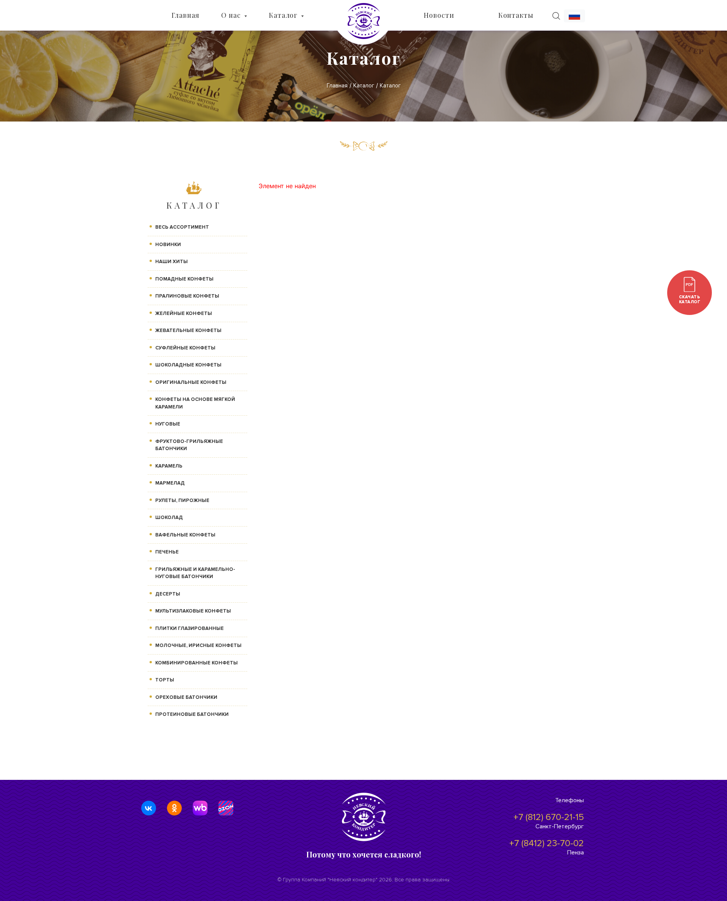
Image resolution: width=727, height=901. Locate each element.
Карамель (169, 466)
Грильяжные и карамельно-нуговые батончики (195, 573)
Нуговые (167, 424)
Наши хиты (171, 262)
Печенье (167, 552)
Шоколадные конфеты (188, 365)
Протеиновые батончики (192, 714)
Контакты (516, 15)
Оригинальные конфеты (190, 382)
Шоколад (169, 517)
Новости (439, 15)
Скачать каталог (689, 299)
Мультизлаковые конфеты (193, 611)
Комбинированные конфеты (196, 663)
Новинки (168, 245)
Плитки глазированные (189, 628)
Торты (164, 680)
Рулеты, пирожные (182, 500)
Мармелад (170, 483)
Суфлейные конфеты (185, 348)
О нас (231, 15)
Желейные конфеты (183, 313)
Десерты (167, 594)
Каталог (283, 15)
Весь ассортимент (182, 227)
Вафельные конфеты (185, 535)
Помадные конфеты (184, 279)
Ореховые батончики (186, 697)
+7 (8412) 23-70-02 (546, 843)
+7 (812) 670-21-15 (548, 817)
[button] (574, 15)
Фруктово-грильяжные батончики (189, 445)
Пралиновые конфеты (187, 296)
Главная (185, 15)
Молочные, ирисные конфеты (198, 645)
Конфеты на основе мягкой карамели (195, 403)
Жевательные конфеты (188, 330)
